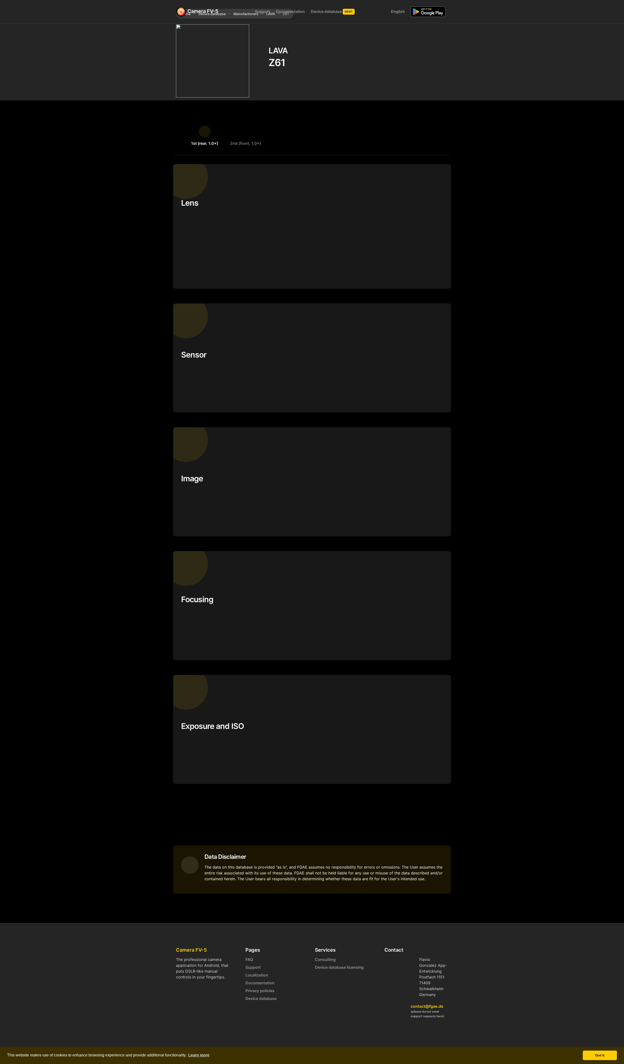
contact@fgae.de (427, 1006)
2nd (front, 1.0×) (245, 143)
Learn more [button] (198, 1055)
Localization (256, 975)
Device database (332, 11)
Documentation (290, 11)
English (397, 11)
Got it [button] (599, 1055)
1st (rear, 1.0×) (204, 143)
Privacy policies (259, 990)
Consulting (325, 959)
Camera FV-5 (202, 11)
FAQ (249, 959)
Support (262, 11)
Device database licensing (339, 967)
